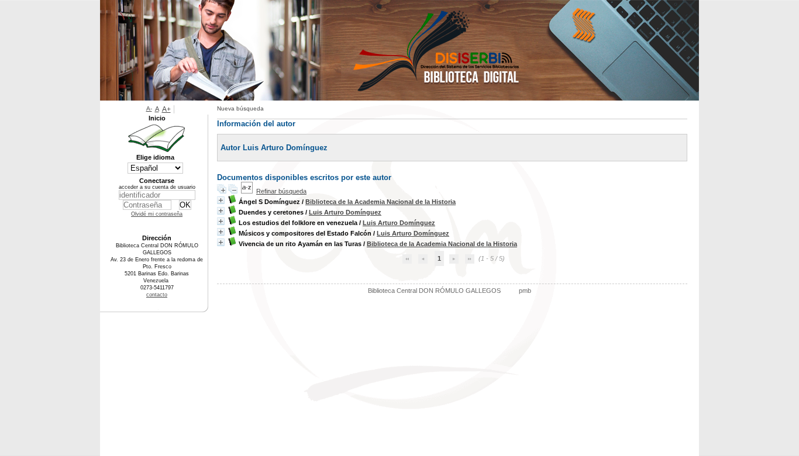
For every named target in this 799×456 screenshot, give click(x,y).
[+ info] (221, 200)
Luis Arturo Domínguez (345, 212)
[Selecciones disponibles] (247, 191)
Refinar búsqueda (281, 191)
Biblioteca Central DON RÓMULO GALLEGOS (434, 290)
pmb (525, 290)
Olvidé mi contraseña (156, 214)
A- (149, 108)
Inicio (157, 118)
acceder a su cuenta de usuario (157, 187)
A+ (166, 109)
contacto (156, 295)
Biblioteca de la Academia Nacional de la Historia (380, 201)
